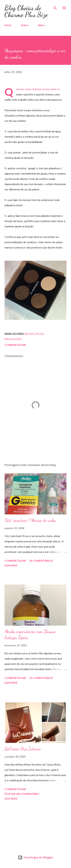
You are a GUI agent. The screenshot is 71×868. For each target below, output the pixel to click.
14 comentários (41, 560)
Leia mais (11, 565)
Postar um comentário (22, 793)
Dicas (40, 333)
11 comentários (41, 678)
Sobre (24, 25)
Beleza (29, 333)
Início (8, 25)
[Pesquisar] (55, 7)
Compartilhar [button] (15, 344)
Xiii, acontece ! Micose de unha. (31, 520)
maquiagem (13, 339)
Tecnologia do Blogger (38, 857)
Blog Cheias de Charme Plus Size (26, 11)
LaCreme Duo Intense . (24, 749)
